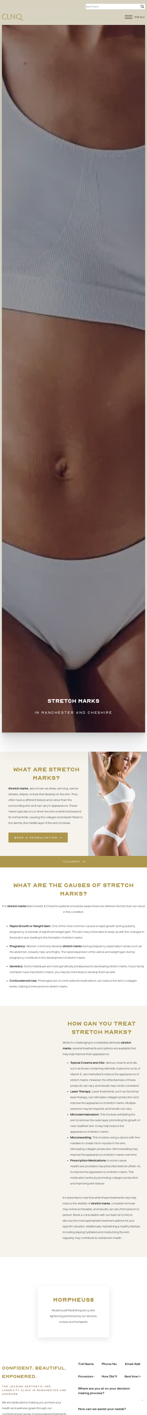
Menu (140, 17)
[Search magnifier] (142, 6)
